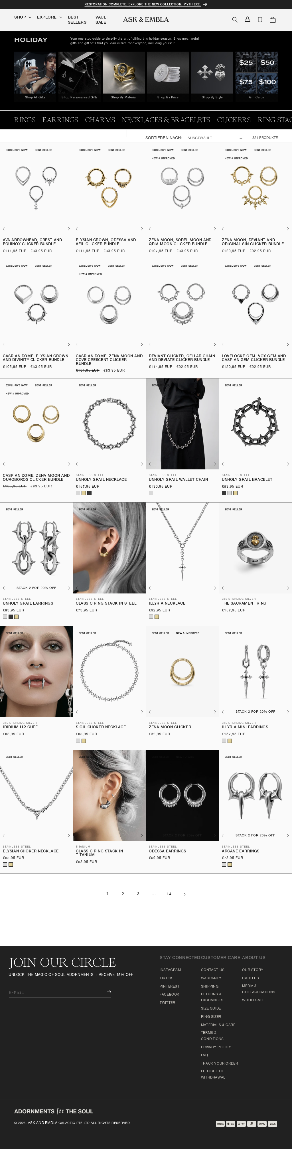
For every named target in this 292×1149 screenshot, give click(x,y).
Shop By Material (124, 97)
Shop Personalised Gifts (80, 97)
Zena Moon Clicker (170, 727)
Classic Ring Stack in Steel (106, 604)
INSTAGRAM (170, 970)
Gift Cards (256, 97)
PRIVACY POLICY (216, 1047)
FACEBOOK (169, 994)
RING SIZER (211, 1017)
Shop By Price (168, 97)
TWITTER (167, 1003)
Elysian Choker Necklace (31, 852)
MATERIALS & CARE (218, 1025)
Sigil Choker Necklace (101, 727)
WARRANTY (211, 978)
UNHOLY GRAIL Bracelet (247, 480)
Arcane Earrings (240, 852)
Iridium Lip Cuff (20, 727)
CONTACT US (213, 970)
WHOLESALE (253, 1000)
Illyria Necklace (167, 604)
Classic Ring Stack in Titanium (99, 854)
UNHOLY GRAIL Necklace (101, 480)
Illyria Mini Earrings (245, 727)
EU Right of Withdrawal (213, 1074)
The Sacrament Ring (244, 604)
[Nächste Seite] (184, 894)
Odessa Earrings (167, 852)
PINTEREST (169, 986)
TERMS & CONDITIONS (212, 1036)
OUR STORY (252, 970)
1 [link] (107, 894)
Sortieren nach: (163, 138)
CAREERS (250, 978)
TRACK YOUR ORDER (219, 1063)
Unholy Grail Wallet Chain (178, 480)
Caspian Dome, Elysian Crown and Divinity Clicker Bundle (35, 358)
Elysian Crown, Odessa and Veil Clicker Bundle (106, 242)
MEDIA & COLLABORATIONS (258, 989)
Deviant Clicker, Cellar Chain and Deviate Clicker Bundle (182, 358)
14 (169, 894)
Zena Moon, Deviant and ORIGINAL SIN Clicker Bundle (253, 242)
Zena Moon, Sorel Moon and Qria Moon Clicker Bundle (180, 242)
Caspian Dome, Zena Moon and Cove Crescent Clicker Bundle (109, 360)
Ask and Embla (43, 1123)
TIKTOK (166, 978)
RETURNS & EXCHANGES (212, 997)
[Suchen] (235, 19)
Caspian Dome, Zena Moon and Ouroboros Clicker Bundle (36, 478)
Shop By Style (212, 97)
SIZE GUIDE (211, 1008)
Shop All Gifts (35, 97)
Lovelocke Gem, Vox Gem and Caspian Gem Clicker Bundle (254, 358)
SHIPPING (210, 986)
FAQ (204, 1055)
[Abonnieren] (105, 991)
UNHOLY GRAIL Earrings (28, 604)
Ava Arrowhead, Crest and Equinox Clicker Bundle (32, 242)
